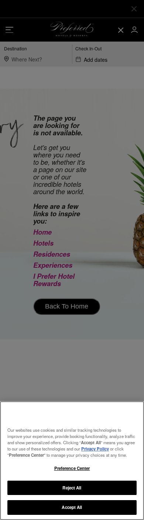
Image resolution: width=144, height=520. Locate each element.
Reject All (71, 488)
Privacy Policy (95, 449)
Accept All (72, 507)
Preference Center (72, 468)
